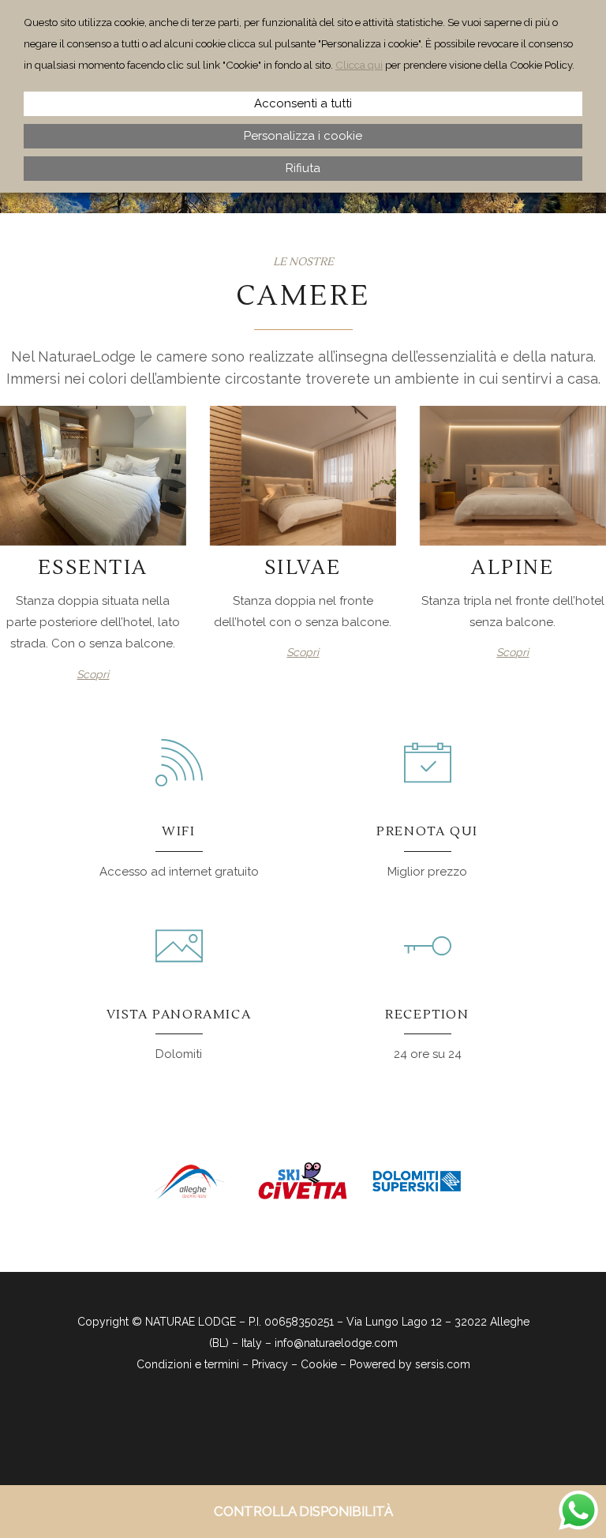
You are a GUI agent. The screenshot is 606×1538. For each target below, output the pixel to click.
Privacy (270, 1364)
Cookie (319, 1364)
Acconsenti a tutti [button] (303, 103)
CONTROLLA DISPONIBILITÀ (303, 1511)
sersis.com (442, 1364)
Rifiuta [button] (303, 168)
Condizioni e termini (188, 1364)
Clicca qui (359, 64)
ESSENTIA (93, 567)
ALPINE (512, 567)
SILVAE (303, 567)
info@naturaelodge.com (336, 1343)
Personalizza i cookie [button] (303, 136)
